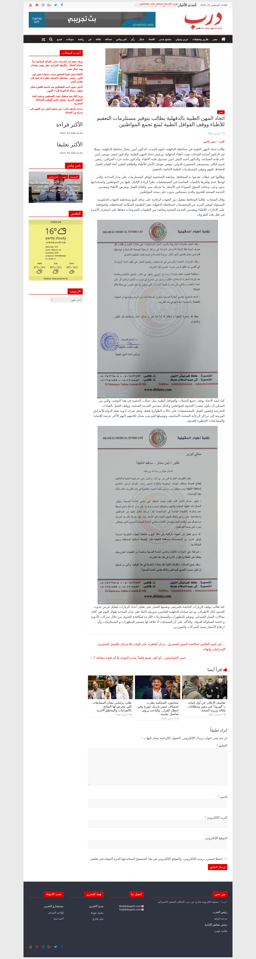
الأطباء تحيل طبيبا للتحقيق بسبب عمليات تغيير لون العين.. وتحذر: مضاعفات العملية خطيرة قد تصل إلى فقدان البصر (56, 77)
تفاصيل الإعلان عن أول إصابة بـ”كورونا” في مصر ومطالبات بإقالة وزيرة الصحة (207, 706)
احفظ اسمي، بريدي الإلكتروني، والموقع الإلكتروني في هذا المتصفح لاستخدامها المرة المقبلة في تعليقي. (156, 859)
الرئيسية (74, 176)
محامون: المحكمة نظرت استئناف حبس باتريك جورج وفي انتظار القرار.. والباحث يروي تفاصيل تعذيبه (158, 708)
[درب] (223, 39)
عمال (141, 39)
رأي (133, 39)
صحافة (108, 39)
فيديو (59, 39)
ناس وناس (121, 39)
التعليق (221, 745)
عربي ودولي (182, 39)
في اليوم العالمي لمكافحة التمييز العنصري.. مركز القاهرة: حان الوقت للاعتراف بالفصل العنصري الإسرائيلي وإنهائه (162, 646)
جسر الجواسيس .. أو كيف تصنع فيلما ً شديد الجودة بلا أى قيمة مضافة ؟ (138, 657)
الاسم (222, 797)
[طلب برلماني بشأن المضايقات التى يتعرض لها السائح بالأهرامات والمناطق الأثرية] (110, 677)
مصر (215, 39)
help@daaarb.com (130, 909)
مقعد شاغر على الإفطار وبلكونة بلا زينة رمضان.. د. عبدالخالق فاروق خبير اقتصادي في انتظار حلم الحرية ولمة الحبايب (55, 188)
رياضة (81, 39)
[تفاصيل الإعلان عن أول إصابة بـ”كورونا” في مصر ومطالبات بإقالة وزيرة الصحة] (204, 677)
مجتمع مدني (165, 39)
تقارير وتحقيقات (200, 39)
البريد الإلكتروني (216, 817)
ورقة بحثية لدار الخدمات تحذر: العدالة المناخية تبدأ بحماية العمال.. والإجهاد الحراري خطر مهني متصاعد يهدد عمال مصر (57, 65)
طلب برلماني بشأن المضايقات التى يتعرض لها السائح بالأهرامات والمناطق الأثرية (111, 706)
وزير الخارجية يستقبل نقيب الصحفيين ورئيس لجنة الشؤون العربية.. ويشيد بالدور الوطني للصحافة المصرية (57, 99)
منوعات (70, 39)
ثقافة (98, 39)
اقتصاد (151, 39)
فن (89, 39)
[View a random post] (43, 39)
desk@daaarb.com (130, 906)
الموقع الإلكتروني (216, 838)
